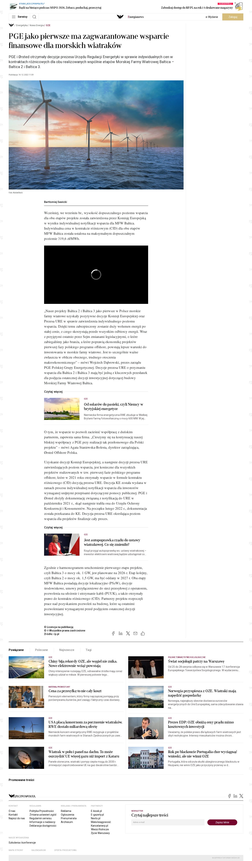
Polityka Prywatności (42, 810)
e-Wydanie (212, 16)
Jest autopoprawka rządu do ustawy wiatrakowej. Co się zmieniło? (112, 542)
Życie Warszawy (100, 833)
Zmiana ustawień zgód (43, 814)
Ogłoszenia (67, 814)
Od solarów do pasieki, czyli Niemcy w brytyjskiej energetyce (113, 406)
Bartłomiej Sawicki (55, 201)
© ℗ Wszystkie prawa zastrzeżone (64, 630)
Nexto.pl (95, 818)
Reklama (66, 810)
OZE (48, 25)
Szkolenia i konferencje (22, 842)
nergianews (136, 17)
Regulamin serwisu (41, 818)
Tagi (89, 650)
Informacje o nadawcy (42, 822)
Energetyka (21, 25)
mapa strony (16, 850)
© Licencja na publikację (59, 627)
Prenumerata (69, 818)
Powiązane (16, 650)
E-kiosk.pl (96, 810)
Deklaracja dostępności (43, 825)
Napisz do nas (17, 818)
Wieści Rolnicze (100, 829)
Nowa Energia (37, 25)
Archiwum (67, 822)
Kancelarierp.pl (99, 825)
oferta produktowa (65, 850)
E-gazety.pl (97, 814)
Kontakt (13, 814)
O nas (12, 810)
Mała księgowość (101, 822)
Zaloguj (233, 16)
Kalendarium (39, 850)
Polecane (41, 650)
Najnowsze (66, 650)
